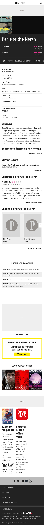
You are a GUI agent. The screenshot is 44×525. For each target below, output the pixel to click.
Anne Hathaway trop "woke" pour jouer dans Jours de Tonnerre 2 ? (21, 275)
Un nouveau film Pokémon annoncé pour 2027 (21, 269)
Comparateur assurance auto (10, 516)
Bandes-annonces (23, 61)
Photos (37, 61)
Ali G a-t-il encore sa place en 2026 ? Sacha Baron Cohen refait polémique (20, 285)
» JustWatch (38, 170)
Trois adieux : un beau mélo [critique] (18, 280)
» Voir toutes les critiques (33, 202)
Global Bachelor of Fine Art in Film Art (30, 516)
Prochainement (8, 487)
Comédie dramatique (9, 117)
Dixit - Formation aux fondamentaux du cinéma (23, 518)
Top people (6, 497)
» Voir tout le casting (35, 248)
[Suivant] (40, 225)
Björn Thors (6, 91)
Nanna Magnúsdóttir (33, 91)
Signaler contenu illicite (19, 522)
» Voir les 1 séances (35, 153)
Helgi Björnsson (18, 91)
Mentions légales (6, 522)
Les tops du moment (9, 503)
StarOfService (5, 518)
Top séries (6, 492)
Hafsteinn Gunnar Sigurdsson (13, 85)
